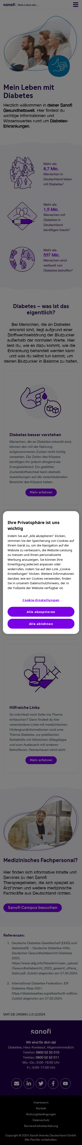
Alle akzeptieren (41, 612)
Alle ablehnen (41, 624)
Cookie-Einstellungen (41, 600)
